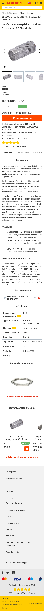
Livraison (9, 517)
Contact (9, 530)
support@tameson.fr (13, 498)
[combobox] (22, 7)
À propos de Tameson (14, 478)
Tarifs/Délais (10, 546)
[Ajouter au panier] (26, 448)
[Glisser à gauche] (40, 51)
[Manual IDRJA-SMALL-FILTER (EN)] (39, 298)
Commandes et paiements (15, 510)
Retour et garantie (12, 523)
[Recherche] (40, 7)
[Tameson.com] (14, 3)
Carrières (9, 491)
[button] (3, 3)
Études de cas (11, 485)
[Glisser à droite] (4, 51)
